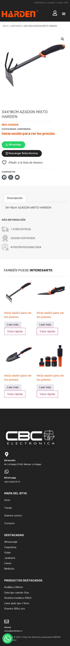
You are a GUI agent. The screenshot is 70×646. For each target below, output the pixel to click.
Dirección (9, 460)
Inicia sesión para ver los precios (28, 134)
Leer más (13, 324)
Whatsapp (10, 477)
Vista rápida (15, 331)
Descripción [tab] (15, 198)
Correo (7, 627)
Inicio (5, 26)
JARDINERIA (16, 26)
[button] (63, 13)
